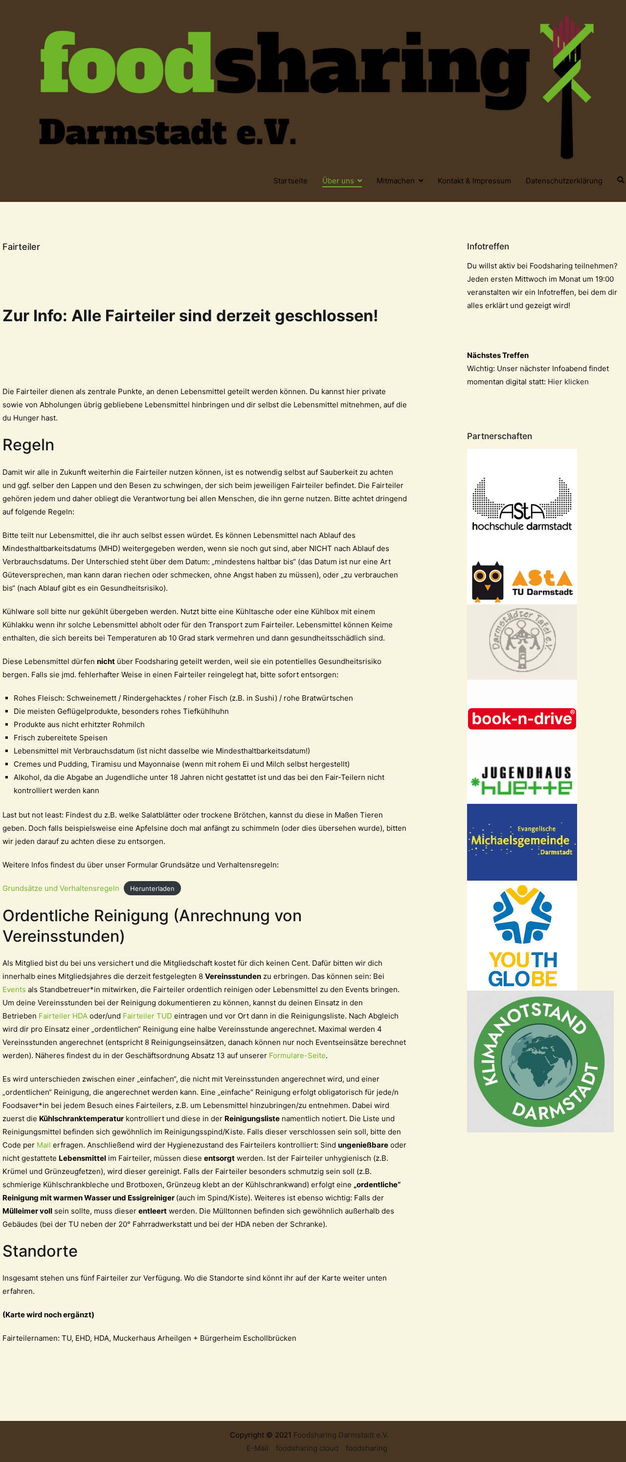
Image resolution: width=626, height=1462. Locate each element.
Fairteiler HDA (63, 1015)
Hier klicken (568, 381)
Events (14, 989)
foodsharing (366, 1448)
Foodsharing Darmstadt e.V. (341, 1435)
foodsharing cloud (307, 1448)
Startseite (290, 180)
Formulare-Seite (297, 1055)
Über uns (338, 180)
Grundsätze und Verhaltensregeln (60, 888)
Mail (44, 1145)
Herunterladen (152, 888)
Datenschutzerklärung (564, 180)
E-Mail (257, 1448)
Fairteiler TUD (147, 1015)
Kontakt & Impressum (474, 180)
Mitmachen (396, 180)
